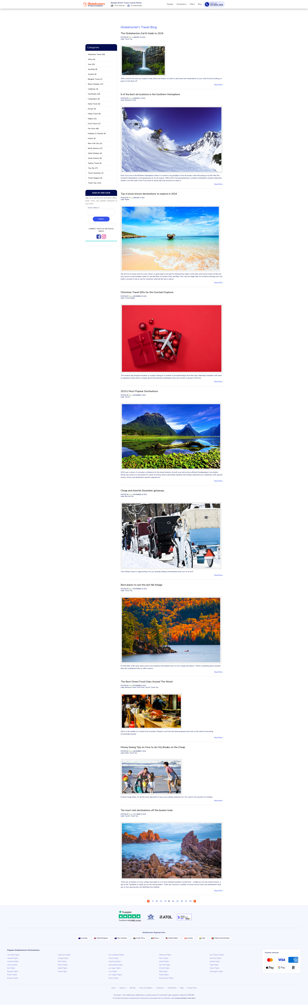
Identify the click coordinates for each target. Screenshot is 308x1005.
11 (161, 901)
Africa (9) (91, 59)
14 (173, 901)
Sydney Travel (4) (94, 163)
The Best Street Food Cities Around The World (147, 681)
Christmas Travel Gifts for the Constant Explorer (147, 292)
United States (173, 938)
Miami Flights (163, 958)
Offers (193, 5)
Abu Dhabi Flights (13, 955)
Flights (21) (92, 119)
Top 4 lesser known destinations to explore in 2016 (149, 193)
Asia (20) (91, 64)
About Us (122, 988)
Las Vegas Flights (115, 968)
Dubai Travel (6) (94, 104)
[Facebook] (98, 236)
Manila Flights (113, 978)
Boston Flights (12, 975)
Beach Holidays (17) (95, 84)
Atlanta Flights (12, 965)
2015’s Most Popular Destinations (139, 391)
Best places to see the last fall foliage (141, 584)
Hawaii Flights (114, 958)
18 (190, 901)
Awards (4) (92, 74)
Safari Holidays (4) (95, 153)
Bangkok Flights (12, 971)
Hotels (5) (92, 138)
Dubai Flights (62, 971)
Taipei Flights (214, 965)
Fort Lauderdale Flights (116, 955)
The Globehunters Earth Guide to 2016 (142, 33)
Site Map (132, 988)
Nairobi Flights (164, 961)
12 (165, 901)
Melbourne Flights (165, 955)
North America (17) (95, 148)
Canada (190, 938)
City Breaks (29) (94, 94)
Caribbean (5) (93, 89)
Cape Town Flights (64, 955)
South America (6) (95, 158)
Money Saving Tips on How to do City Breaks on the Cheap (153, 747)
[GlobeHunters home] (94, 5)
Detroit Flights (62, 968)
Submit (101, 219)
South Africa (140, 938)
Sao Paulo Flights (215, 958)
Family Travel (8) (94, 114)
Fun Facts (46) (93, 128)
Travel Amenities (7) (95, 173)
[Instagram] (103, 236)
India (203, 938)
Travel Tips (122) (94, 183)
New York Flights (164, 965)
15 (177, 901)
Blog (200, 5)
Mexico (156, 938)
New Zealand (122, 938)
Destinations (184, 5)
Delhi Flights (62, 961)
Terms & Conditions (145, 988)
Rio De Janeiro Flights (166, 978)
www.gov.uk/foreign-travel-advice (185, 998)
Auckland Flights (13, 961)
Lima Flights (113, 971)
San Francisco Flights (217, 955)
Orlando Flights (164, 968)
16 (182, 901)
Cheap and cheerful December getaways (142, 490)
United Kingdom (102, 938)
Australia (84, 938)
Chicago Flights (63, 958)
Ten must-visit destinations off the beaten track (147, 810)
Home (113, 988)
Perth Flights (163, 971)
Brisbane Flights (12, 978)
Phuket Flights (164, 975)
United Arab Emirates (222, 938)
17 (186, 901)
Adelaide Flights (12, 958)
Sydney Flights (215, 961)
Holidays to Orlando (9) (97, 133)
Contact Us (160, 988)
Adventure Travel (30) (96, 54)
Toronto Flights (214, 968)
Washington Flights (216, 971)
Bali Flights (11, 968)
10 (157, 901)
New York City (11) (95, 143)
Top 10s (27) (93, 168)
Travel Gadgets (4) (95, 178)
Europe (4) (92, 109)
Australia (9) (92, 69)
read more (218, 85)
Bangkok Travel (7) (95, 79)
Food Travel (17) (94, 123)
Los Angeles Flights (115, 975)
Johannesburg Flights (116, 965)
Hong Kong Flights (115, 961)
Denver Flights (63, 965)
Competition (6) (94, 99)
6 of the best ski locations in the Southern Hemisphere (150, 94)
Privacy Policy (192, 988)
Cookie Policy (172, 988)
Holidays (173, 5)
